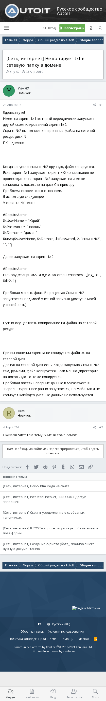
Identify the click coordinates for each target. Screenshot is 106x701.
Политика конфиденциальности (32, 639)
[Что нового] (91, 28)
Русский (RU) (60, 624)
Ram (21, 410)
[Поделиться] (94, 105)
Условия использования (66, 631)
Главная (83, 639)
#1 (101, 105)
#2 (101, 427)
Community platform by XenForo (53, 647)
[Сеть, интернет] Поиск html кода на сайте (36, 486)
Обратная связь (32, 631)
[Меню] (6, 28)
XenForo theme (48, 651)
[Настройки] (39, 624)
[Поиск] (100, 28)
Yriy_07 (15, 72)
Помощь (67, 639)
